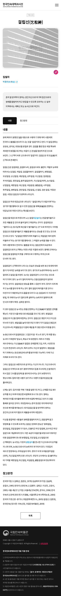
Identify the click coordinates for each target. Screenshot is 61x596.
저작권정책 (44, 544)
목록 (30, 515)
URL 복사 (56, 72)
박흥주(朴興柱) (9, 82)
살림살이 (29, 442)
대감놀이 (36, 218)
